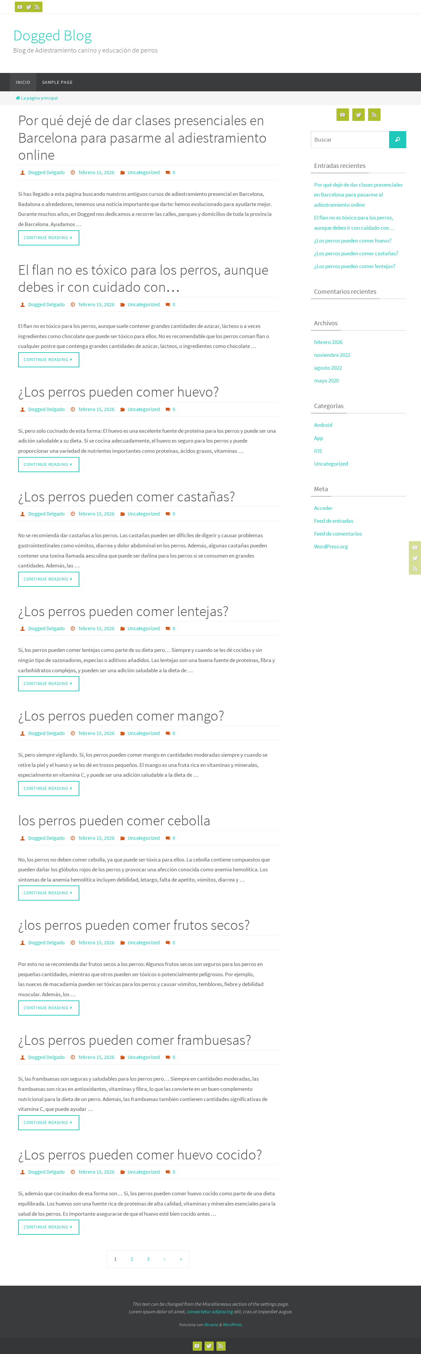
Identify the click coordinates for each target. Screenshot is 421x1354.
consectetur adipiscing (209, 1311)
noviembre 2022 (332, 354)
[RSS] (37, 7)
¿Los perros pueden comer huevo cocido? (140, 1154)
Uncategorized (144, 172)
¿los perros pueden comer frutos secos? (134, 925)
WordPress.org (331, 546)
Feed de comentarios (338, 533)
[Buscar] (397, 139)
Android (323, 424)
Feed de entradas (333, 520)
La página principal (39, 98)
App (318, 438)
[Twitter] (28, 7)
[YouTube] (20, 7)
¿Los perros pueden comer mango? (121, 715)
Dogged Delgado (46, 172)
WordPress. (232, 1324)
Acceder (323, 508)
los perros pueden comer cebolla (114, 820)
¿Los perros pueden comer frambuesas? (134, 1040)
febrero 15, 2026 (96, 172)
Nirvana (211, 1324)
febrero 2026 (328, 342)
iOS (318, 450)
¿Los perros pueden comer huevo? (118, 391)
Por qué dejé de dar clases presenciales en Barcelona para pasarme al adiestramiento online (142, 137)
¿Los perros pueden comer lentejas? (123, 611)
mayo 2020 (326, 380)
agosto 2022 (328, 367)
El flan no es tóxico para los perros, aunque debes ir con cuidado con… (143, 278)
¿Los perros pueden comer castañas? (126, 496)
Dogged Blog (52, 35)
